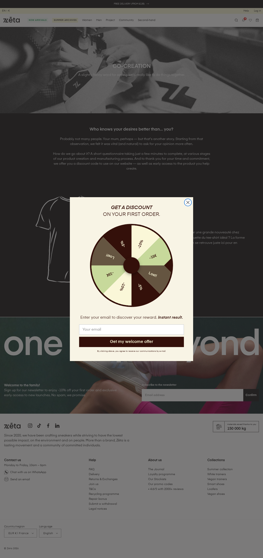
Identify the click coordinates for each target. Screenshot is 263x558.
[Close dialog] (187, 202)
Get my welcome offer (131, 342)
